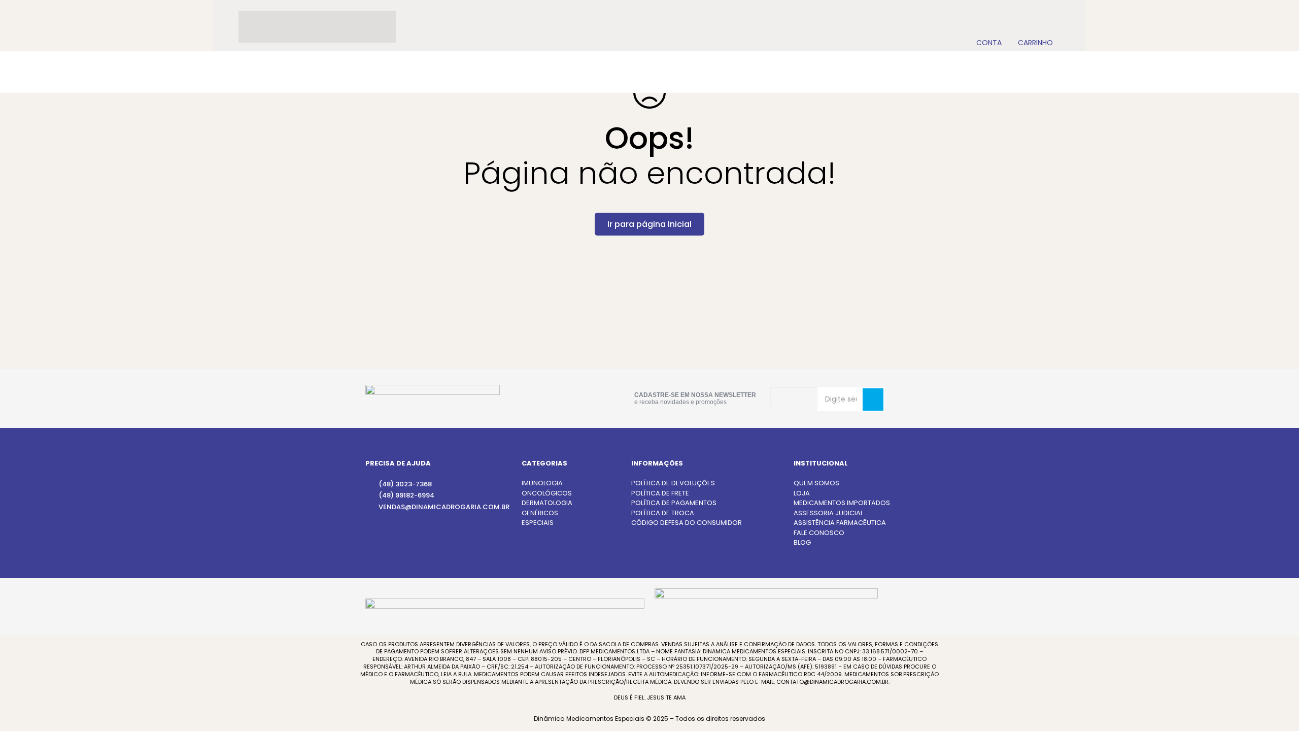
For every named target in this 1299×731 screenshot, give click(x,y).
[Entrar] (989, 26)
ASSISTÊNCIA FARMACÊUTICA (840, 522)
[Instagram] (544, 397)
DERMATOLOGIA (547, 503)
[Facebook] (577, 396)
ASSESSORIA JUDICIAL (828, 513)
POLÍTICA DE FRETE (660, 493)
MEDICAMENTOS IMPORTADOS (842, 503)
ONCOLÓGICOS (547, 493)
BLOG (802, 542)
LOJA (802, 493)
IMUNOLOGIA (542, 483)
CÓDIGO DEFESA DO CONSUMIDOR (686, 522)
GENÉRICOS (540, 513)
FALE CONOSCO (819, 533)
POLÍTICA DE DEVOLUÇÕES (673, 483)
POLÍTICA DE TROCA (662, 513)
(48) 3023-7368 (405, 484)
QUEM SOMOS (816, 483)
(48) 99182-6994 (406, 495)
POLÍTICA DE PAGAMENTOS (673, 503)
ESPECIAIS (538, 522)
